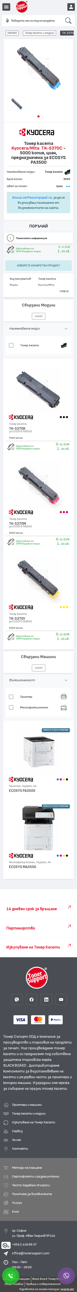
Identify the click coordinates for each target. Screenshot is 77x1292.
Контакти (20, 1148)
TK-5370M (17, 523)
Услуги (17, 1202)
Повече (64, 291)
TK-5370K (17, 428)
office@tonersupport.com (30, 1253)
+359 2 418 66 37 (24, 1244)
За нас (16, 1140)
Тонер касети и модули (39, 32)
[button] (38, 116)
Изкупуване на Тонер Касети (33, 1122)
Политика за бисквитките (32, 1194)
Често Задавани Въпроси (31, 1185)
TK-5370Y (17, 618)
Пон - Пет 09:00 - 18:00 (22, 1264)
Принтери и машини (27, 1104)
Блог (15, 1211)
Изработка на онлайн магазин (39, 1289)
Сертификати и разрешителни (35, 1176)
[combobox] (32, 20)
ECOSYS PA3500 (22, 790)
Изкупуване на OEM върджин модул (28, 447)
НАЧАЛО (12, 32)
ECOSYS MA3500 (22, 867)
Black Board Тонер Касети (49, 1278)
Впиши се (19, 197)
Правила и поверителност (43, 1284)
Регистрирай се (40, 197)
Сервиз (17, 1131)
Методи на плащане (27, 1167)
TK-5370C (68, 32)
